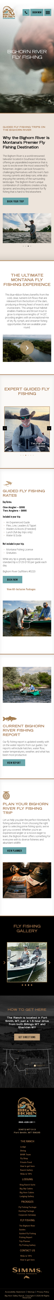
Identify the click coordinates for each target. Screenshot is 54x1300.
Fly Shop (24, 1159)
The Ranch (27, 1141)
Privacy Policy (43, 1292)
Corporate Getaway (27, 1215)
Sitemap (31, 1292)
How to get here (27, 1166)
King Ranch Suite (27, 1185)
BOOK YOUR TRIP (15, 201)
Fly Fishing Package (27, 1207)
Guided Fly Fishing (27, 1234)
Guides (22, 1230)
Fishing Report (25, 1238)
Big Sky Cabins (26, 1189)
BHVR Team (25, 1155)
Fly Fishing (27, 1220)
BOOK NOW (37, 12)
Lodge (23, 1147)
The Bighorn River (27, 1226)
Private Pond (26, 1163)
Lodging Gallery (27, 1197)
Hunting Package (26, 1211)
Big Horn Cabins (27, 1193)
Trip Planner (24, 1242)
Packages (27, 1202)
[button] (47, 12)
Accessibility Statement (15, 1292)
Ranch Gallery (26, 1170)
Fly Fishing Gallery (27, 1245)
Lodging (27, 1179)
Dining (23, 1151)
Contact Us (27, 1251)
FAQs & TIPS (26, 1174)
